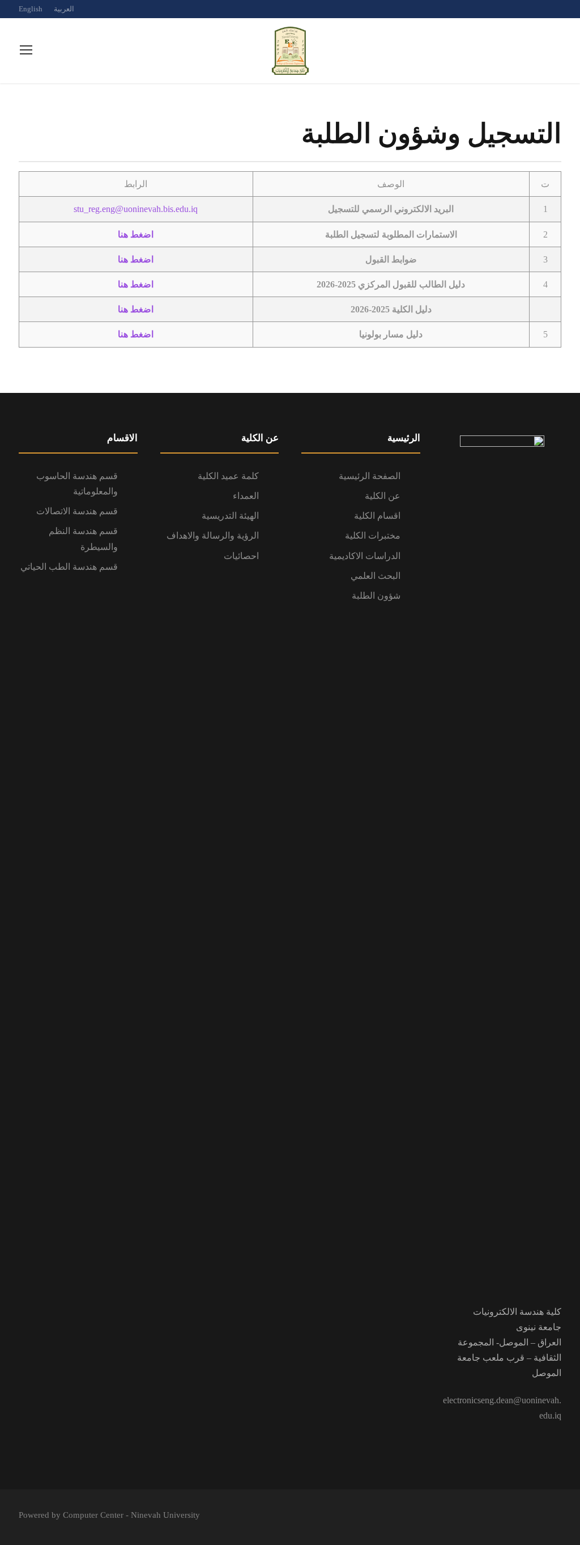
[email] (519, 9)
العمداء (246, 496)
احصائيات (241, 556)
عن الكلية (382, 496)
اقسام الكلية (377, 515)
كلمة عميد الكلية (228, 476)
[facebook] (538, 9)
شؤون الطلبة (376, 595)
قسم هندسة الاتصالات (77, 511)
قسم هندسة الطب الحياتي (69, 567)
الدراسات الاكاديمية (364, 556)
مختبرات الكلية (372, 535)
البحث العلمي (375, 576)
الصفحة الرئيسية (369, 476)
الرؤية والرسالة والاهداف (213, 535)
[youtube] (558, 9)
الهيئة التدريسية (230, 515)
